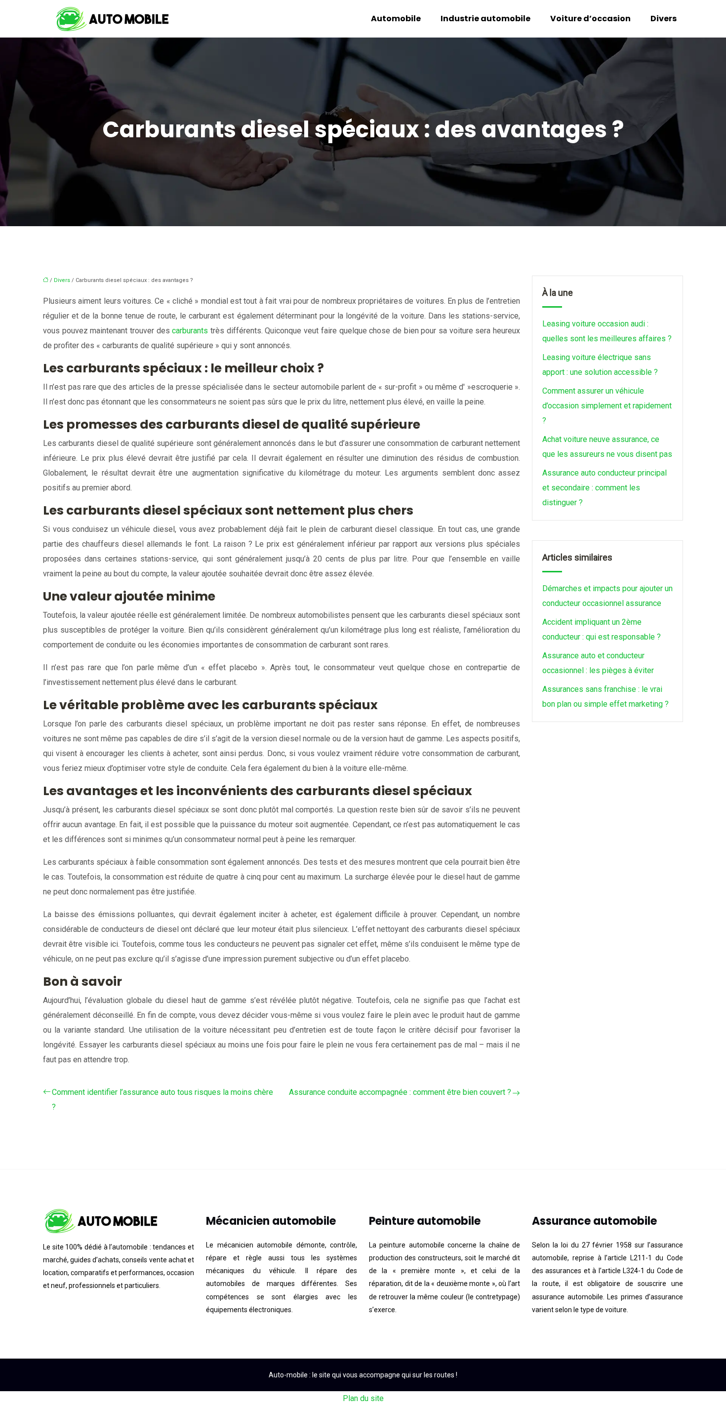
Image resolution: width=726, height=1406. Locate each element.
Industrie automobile (485, 18)
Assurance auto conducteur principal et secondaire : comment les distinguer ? (604, 487)
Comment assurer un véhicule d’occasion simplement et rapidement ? (607, 405)
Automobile (396, 18)
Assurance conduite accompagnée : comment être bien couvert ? (400, 1092)
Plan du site (363, 1398)
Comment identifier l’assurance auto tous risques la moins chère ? (162, 1099)
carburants (191, 330)
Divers (663, 18)
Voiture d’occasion (590, 18)
